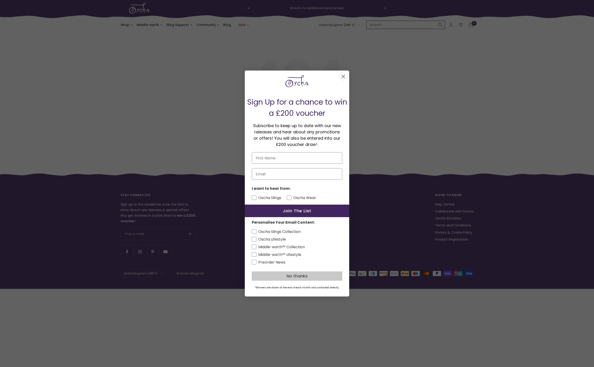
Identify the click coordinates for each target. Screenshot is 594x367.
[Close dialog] (343, 76)
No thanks (297, 276)
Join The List (297, 211)
